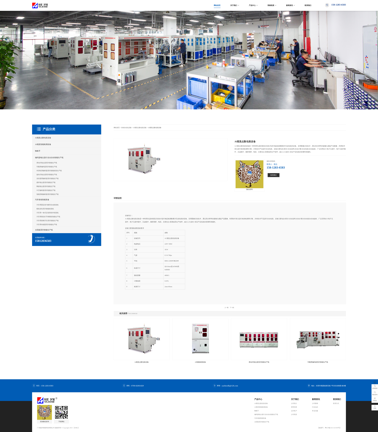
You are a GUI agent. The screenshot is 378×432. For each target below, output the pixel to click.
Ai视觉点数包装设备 (141, 362)
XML (76, 428)
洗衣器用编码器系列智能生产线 (48, 178)
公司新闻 (315, 403)
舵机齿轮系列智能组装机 (45, 209)
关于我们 (233, 5)
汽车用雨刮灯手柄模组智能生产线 (48, 216)
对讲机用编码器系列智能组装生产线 (49, 170)
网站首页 (217, 5)
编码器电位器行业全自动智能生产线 (49, 158)
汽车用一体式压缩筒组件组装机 (48, 213)
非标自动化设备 (126, 127)
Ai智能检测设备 (200, 362)
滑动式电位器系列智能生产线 (47, 163)
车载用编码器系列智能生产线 (47, 167)
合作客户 (294, 411)
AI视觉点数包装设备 (43, 138)
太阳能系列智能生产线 (44, 230)
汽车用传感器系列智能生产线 (47, 224)
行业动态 (315, 407)
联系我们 (308, 5)
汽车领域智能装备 (42, 200)
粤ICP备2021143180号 (332, 428)
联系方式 (336, 403)
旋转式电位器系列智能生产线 (47, 174)
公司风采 (294, 414)
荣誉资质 (271, 5)
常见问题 (315, 411)
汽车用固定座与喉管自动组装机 (48, 205)
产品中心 (252, 5)
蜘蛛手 (37, 151)
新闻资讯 (289, 5)
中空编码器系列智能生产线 (46, 190)
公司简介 (294, 403)
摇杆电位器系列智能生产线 (46, 182)
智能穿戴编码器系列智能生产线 (48, 194)
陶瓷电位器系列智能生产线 (46, 186)
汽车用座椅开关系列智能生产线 (48, 220)
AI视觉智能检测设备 (43, 144)
